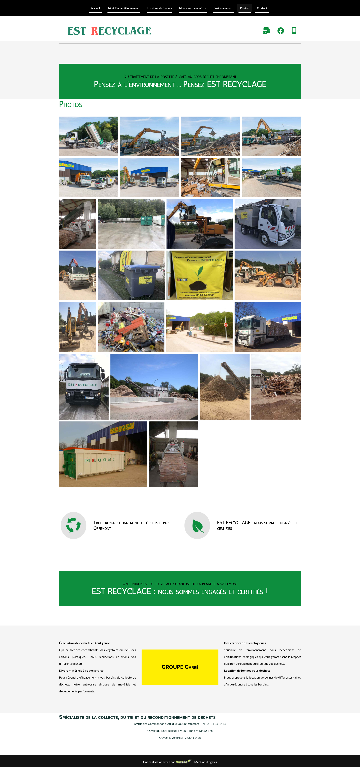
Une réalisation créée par (159, 762)
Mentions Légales (205, 762)
